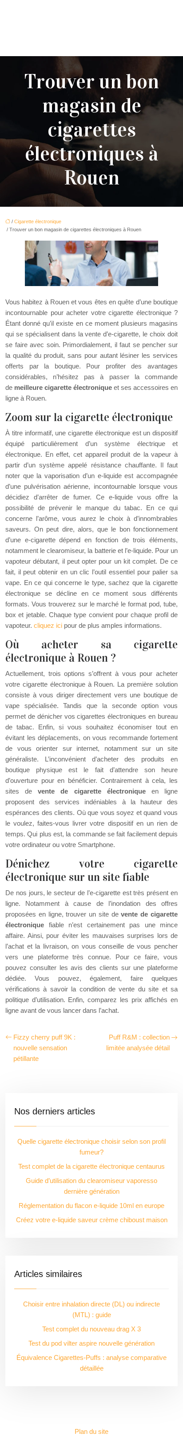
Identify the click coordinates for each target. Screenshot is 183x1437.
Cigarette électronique (37, 221)
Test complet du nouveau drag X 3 (91, 1329)
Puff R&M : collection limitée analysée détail (138, 1042)
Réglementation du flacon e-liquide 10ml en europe (91, 1205)
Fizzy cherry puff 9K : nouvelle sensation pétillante (44, 1047)
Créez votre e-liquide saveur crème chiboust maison (91, 1220)
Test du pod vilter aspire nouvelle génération (91, 1343)
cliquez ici (48, 625)
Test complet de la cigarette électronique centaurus (91, 1166)
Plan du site (91, 1431)
